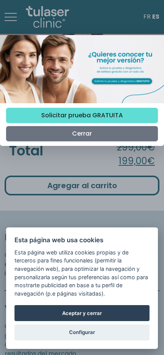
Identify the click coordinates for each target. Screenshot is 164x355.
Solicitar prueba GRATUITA (82, 115)
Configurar (82, 332)
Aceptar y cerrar (82, 313)
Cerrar (82, 133)
